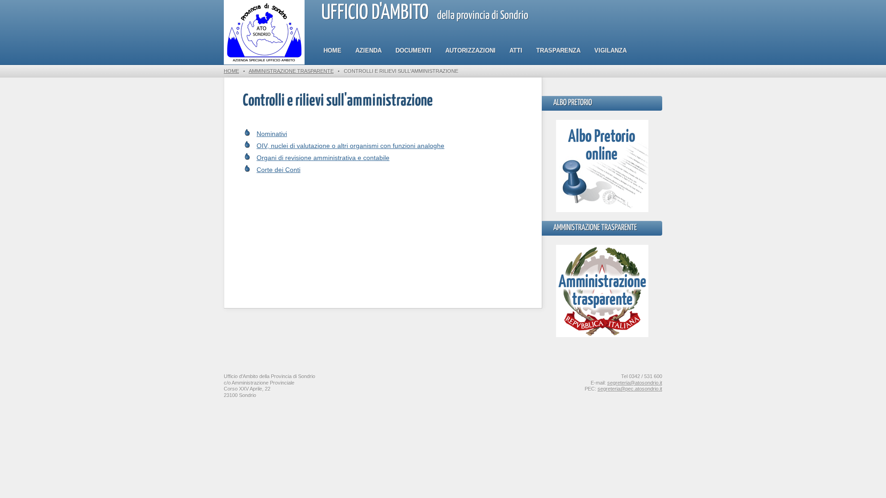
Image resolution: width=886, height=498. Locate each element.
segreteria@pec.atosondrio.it (630, 388)
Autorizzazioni (470, 50)
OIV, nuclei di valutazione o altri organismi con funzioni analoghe (350, 145)
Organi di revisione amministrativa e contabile (323, 157)
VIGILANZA (610, 50)
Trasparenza (558, 50)
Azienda (368, 50)
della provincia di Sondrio (424, 13)
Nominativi (272, 133)
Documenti (413, 50)
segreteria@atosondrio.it (634, 382)
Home (332, 50)
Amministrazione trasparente (291, 71)
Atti (515, 50)
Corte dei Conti (278, 169)
